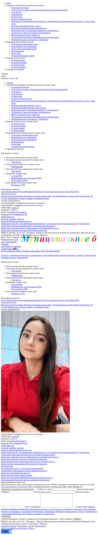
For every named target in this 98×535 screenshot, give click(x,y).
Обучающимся (17, 51)
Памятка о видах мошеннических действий (54, 192)
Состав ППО (16, 176)
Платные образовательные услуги (26, 26)
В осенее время (17, 131)
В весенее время (18, 126)
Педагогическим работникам (24, 49)
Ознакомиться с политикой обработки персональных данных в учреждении (49, 512)
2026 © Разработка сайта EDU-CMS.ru (17, 528)
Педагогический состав (21, 19)
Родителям (16, 53)
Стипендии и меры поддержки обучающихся (31, 33)
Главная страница (8, 526)
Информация (17, 167)
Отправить (6, 516)
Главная (9, 83)
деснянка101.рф (20, 214)
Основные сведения (20, 8)
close (23, 482)
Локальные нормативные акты (24, 44)
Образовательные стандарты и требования (29, 40)
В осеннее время (18, 67)
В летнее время (17, 65)
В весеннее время (19, 62)
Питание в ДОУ (18, 185)
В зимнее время (18, 60)
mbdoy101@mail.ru (18, 212)
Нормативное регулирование (24, 46)
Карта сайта (40, 526)
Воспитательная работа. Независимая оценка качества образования (30, 251)
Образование (17, 14)
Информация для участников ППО (26, 178)
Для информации (27, 192)
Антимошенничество (10, 192)
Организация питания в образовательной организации (35, 37)
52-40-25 (15, 208)
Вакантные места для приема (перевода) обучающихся (35, 30)
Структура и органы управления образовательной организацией (39, 10)
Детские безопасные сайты (23, 56)
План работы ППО (19, 180)
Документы (16, 12)
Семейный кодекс (41, 198)
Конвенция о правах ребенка (20, 198)
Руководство (16, 17)
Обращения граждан (15, 69)
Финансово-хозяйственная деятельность (28, 28)
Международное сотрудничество (25, 35)
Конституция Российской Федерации (17, 196)
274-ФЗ (76, 192)
